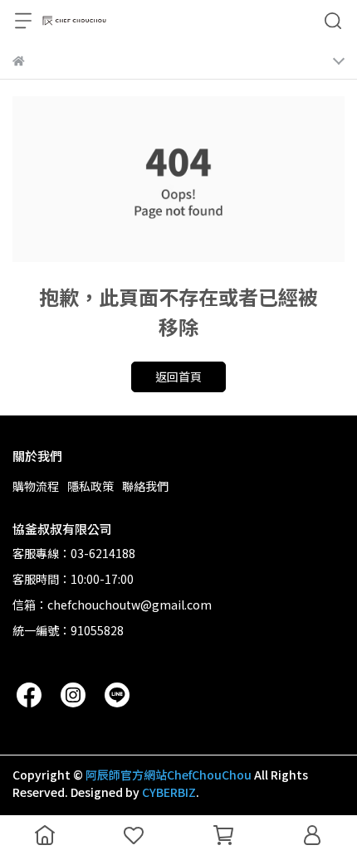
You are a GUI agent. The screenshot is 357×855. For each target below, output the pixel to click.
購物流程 (35, 486)
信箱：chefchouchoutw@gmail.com (112, 604)
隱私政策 (90, 486)
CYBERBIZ (169, 792)
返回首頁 (178, 376)
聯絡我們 (145, 486)
